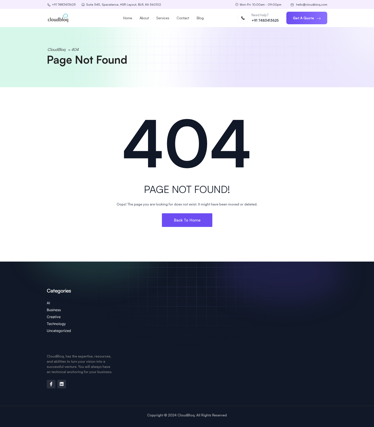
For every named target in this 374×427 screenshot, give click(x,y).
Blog (200, 18)
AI (48, 303)
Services (162, 18)
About (144, 18)
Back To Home (187, 220)
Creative (54, 317)
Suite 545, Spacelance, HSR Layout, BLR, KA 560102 (123, 4)
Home (127, 18)
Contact (183, 18)
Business (54, 310)
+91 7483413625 (265, 20)
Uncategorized (59, 330)
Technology (56, 324)
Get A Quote (304, 18)
